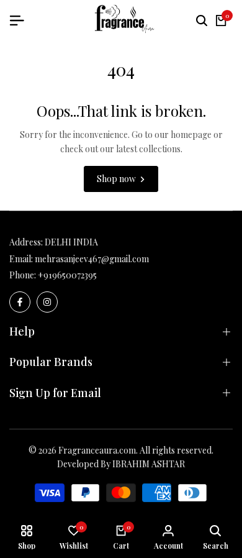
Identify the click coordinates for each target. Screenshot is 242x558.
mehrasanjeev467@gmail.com (92, 259)
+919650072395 (67, 275)
